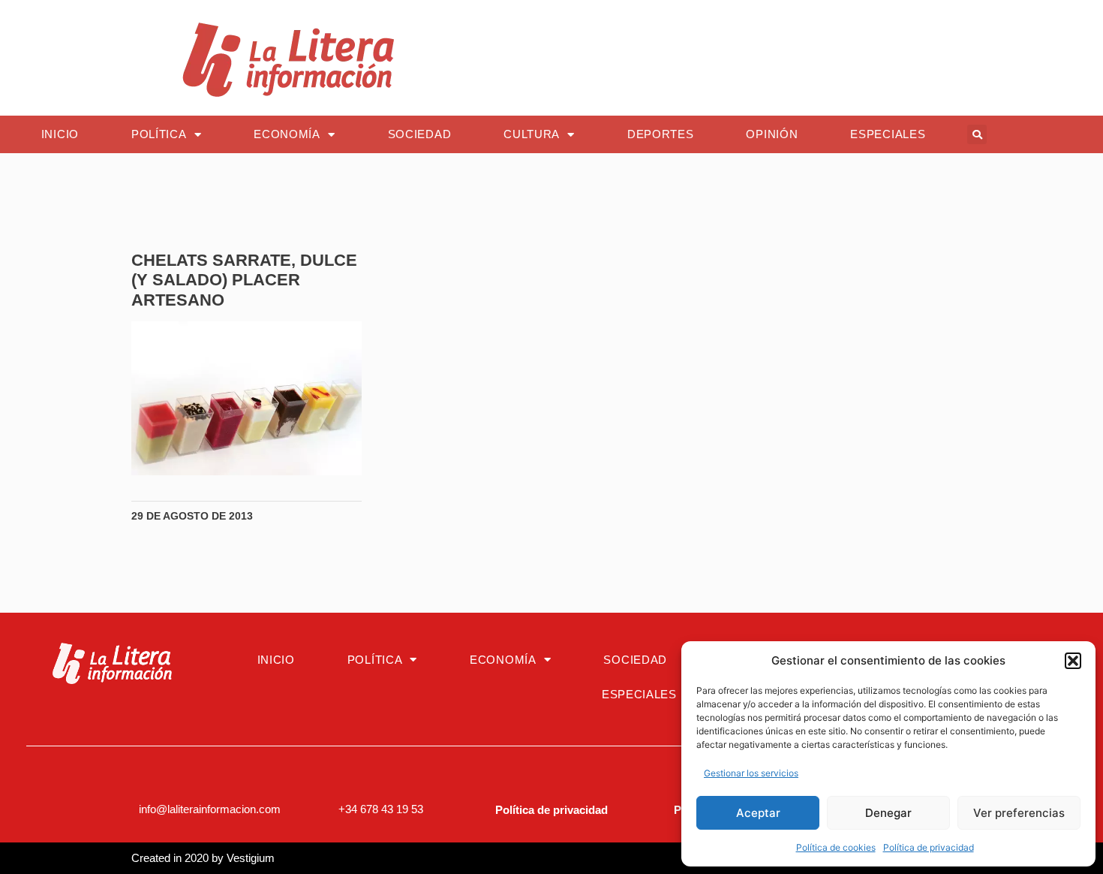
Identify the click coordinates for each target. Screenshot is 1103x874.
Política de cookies (836, 847)
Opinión (772, 134)
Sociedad (420, 134)
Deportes (660, 134)
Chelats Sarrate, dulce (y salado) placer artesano (244, 280)
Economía (287, 134)
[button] (1072, 660)
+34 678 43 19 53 (380, 809)
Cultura (531, 134)
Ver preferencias (1019, 813)
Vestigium (251, 857)
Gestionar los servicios (751, 773)
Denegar (888, 813)
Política (159, 134)
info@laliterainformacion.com (210, 809)
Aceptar (758, 813)
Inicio (60, 134)
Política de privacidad (928, 847)
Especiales (887, 134)
